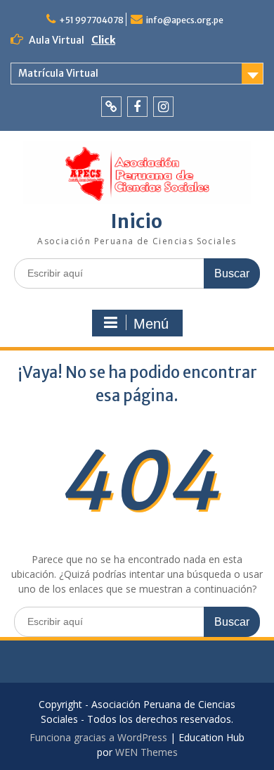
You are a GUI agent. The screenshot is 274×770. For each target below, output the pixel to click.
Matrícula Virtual (58, 73)
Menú (151, 324)
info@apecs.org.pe (184, 20)
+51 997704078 (91, 20)
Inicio (136, 221)
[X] (111, 106)
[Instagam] (163, 106)
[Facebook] (137, 106)
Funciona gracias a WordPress (98, 737)
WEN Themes (146, 752)
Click (103, 40)
